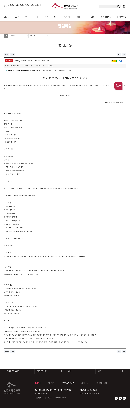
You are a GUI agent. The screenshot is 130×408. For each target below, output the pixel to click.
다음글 (12, 54)
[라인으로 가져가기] (117, 60)
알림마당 (79, 17)
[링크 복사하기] (125, 60)
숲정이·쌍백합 (106, 17)
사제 (36, 17)
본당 (46, 17)
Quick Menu (118, 86)
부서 (26, 17)
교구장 (6, 17)
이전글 (7, 54)
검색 (119, 54)
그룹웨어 (38, 383)
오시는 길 (84, 383)
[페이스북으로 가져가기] (122, 60)
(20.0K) (24, 70)
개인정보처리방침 (68, 383)
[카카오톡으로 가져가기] (113, 60)
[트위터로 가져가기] (120, 60)
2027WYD (121, 17)
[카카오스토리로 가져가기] (115, 60)
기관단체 (66, 17)
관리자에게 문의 (101, 383)
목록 (124, 54)
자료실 (91, 17)
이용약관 (51, 383)
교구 (17, 17)
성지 (55, 17)
